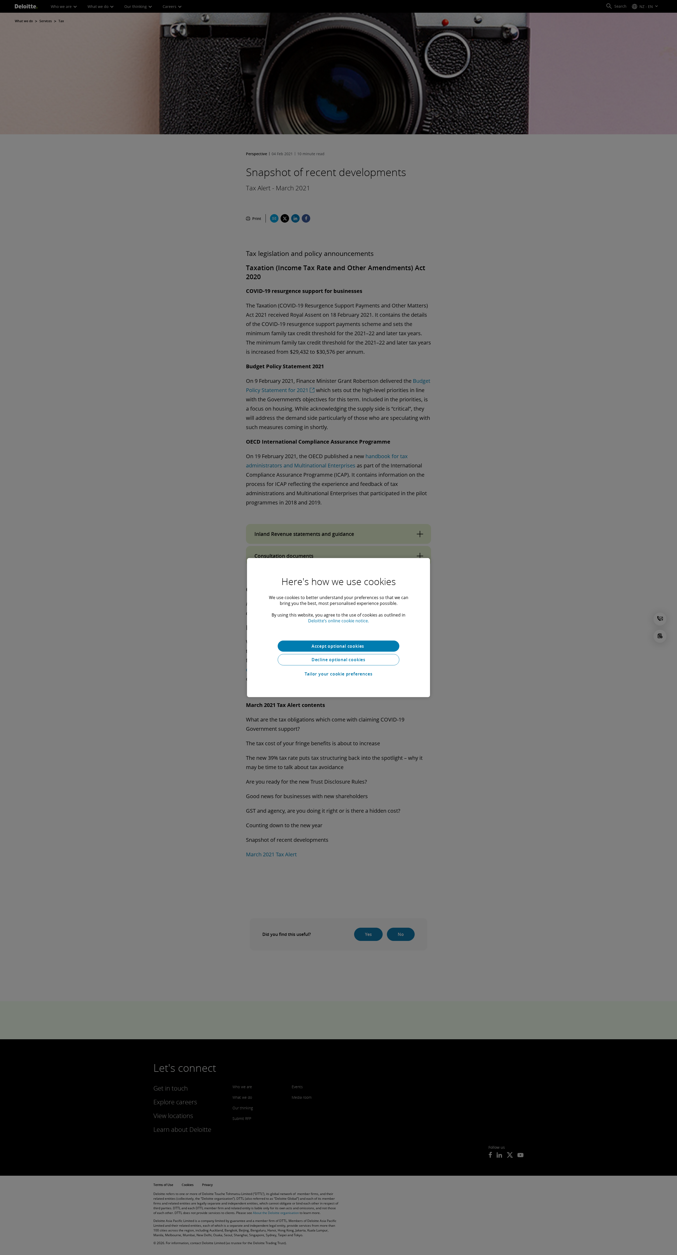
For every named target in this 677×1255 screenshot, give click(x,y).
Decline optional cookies (338, 660)
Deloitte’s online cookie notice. (338, 620)
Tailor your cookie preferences (339, 674)
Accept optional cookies (338, 646)
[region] (338, 627)
